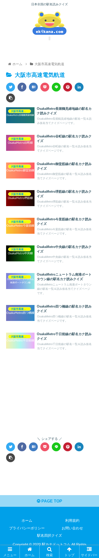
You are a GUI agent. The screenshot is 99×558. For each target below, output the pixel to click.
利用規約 (72, 520)
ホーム (27, 520)
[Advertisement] (49, 392)
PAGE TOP (51, 501)
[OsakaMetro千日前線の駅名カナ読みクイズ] (33, 446)
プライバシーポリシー (27, 528)
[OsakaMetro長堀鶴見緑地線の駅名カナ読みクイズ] (33, 87)
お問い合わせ (72, 528)
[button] (89, 459)
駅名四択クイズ (49, 535)
